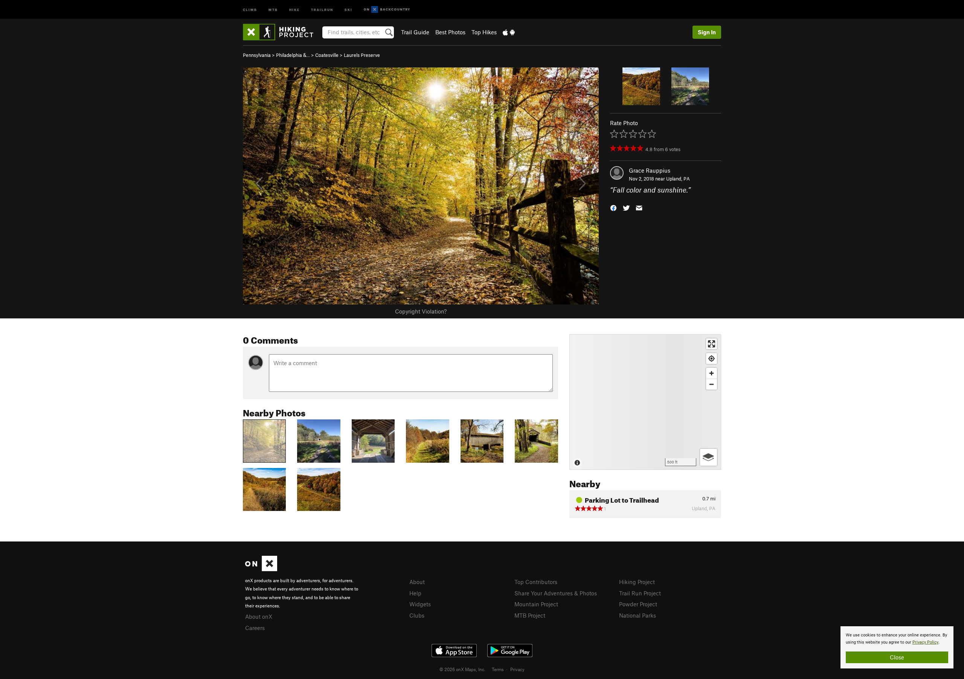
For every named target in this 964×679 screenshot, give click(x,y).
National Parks (637, 615)
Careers (255, 627)
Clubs (416, 615)
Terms (498, 669)
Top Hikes (484, 32)
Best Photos (450, 32)
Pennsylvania (257, 55)
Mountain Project (536, 604)
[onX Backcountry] (387, 9)
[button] (613, 207)
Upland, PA (678, 179)
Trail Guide (415, 32)
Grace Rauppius (649, 170)
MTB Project (529, 615)
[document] (897, 647)
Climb (250, 9)
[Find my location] (711, 358)
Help (415, 593)
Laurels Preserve (362, 55)
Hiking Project (637, 581)
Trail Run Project (640, 593)
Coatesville (327, 55)
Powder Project (638, 604)
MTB (273, 9)
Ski (348, 9)
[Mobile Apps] (509, 32)
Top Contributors (535, 581)
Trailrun (322, 9)
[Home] (282, 32)
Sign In (707, 32)
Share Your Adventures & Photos (555, 593)
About (417, 581)
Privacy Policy (925, 642)
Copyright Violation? (421, 311)
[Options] (708, 457)
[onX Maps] (261, 569)
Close (897, 657)
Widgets (420, 604)
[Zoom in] (711, 373)
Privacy (517, 669)
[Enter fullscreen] (711, 343)
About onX (258, 616)
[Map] (645, 402)
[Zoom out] (711, 384)
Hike (294, 9)
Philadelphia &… (293, 55)
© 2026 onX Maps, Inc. (462, 669)
